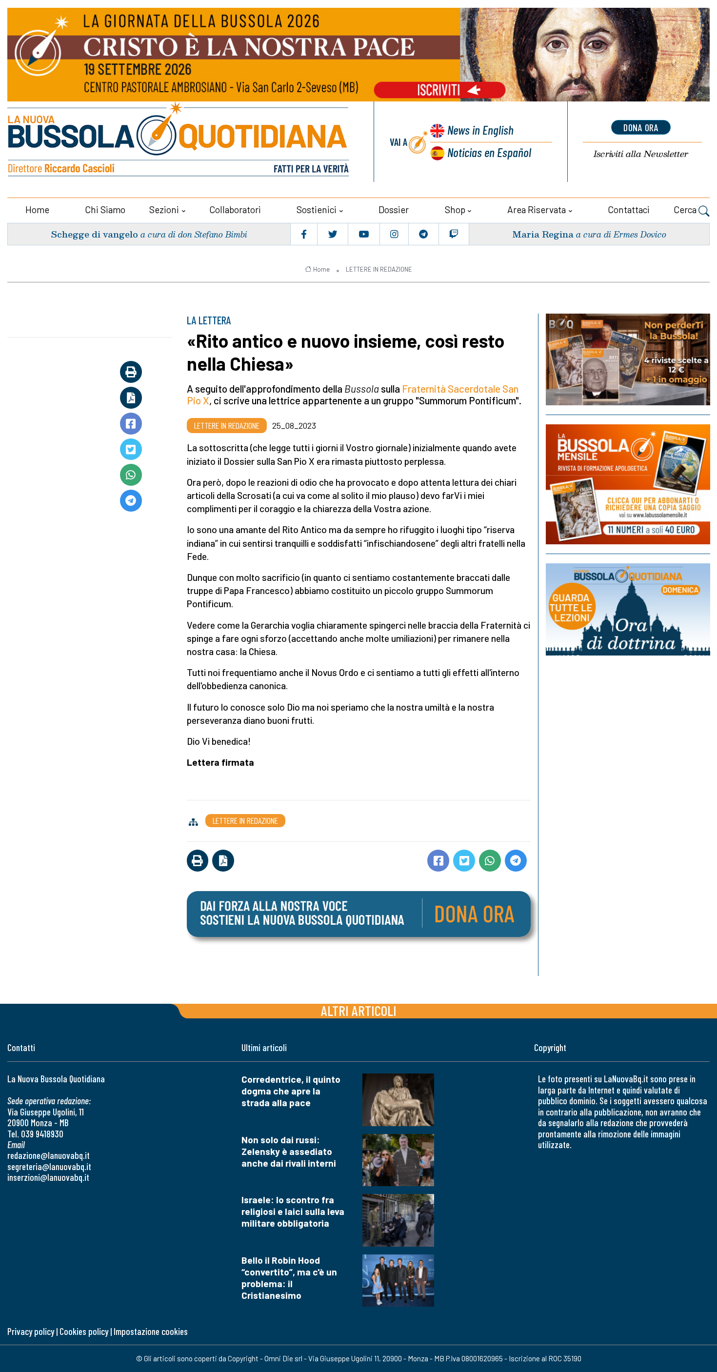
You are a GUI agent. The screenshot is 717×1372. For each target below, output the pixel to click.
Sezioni (164, 209)
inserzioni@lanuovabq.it (48, 1177)
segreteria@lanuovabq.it (49, 1166)
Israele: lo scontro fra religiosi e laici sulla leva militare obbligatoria (292, 1211)
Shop (455, 209)
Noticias (489, 151)
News (480, 129)
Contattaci (629, 209)
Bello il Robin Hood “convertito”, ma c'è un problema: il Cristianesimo (289, 1277)
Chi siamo (105, 209)
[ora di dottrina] (628, 609)
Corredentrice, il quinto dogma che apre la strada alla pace (290, 1091)
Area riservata (536, 209)
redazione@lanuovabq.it (48, 1155)
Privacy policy (30, 1331)
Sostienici (317, 209)
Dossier (393, 209)
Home (37, 209)
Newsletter (641, 153)
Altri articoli (359, 1010)
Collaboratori (235, 209)
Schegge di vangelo (94, 234)
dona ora (640, 127)
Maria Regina (543, 234)
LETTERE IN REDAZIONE (379, 269)
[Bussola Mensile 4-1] (628, 359)
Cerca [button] (686, 209)
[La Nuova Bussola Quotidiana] (179, 141)
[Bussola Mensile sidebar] (628, 484)
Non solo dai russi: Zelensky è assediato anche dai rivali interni (288, 1151)
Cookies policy (84, 1331)
